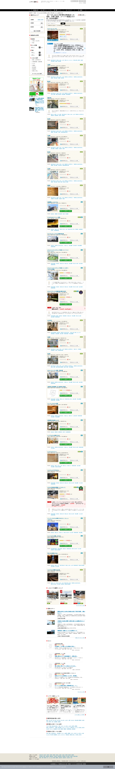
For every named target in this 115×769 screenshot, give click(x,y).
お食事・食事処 (74, 726)
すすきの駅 (53, 448)
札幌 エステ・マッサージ (69, 60)
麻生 (47, 720)
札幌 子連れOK (53, 60)
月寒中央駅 (53, 61)
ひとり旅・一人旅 (67, 726)
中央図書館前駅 (56, 230)
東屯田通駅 (63, 94)
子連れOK (72, 727)
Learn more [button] (63, 766)
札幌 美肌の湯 (69, 548)
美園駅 (52, 132)
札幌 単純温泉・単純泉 (54, 315)
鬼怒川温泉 (75, 756)
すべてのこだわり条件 (37, 73)
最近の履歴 (82, 1)
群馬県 (54, 754)
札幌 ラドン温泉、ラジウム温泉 (56, 114)
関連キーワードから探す (34, 759)
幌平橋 (80, 720)
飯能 (54, 757)
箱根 (44, 756)
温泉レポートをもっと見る (80, 637)
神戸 (71, 757)
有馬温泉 (47, 756)
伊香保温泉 (60, 756)
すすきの (72, 720)
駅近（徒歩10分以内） (54, 726)
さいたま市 (51, 757)
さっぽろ (66, 720)
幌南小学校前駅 (58, 94)
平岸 (47, 721)
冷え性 (47, 728)
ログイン (80, 2)
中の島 (83, 720)
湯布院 (71, 756)
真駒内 (59, 721)
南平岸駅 (59, 61)
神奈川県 (41, 754)
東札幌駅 (66, 213)
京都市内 (64, 757)
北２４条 (54, 720)
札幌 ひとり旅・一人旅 (60, 60)
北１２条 (62, 720)
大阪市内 (60, 757)
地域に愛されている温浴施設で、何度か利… (66, 656)
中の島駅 (60, 148)
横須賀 (45, 757)
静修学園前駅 (68, 94)
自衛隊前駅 (56, 115)
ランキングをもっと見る (80, 605)
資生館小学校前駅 (58, 466)
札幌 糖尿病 (65, 315)
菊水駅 (64, 213)
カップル (76, 727)
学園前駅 (56, 148)
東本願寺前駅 (53, 246)
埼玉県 (44, 754)
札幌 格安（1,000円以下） (69, 76)
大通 (69, 720)
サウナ (47, 726)
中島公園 (76, 720)
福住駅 (82, 60)
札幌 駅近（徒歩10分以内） (78, 76)
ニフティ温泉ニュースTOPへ (80, 714)
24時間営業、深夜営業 (71, 728)
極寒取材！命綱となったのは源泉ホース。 (68, 630)
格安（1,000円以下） (50, 727)
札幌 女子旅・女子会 (71, 229)
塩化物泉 (55, 728)
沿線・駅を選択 (37, 30)
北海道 (63, 754)
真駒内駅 (52, 115)
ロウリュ (51, 728)
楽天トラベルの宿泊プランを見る (65, 226)
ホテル (62, 726)
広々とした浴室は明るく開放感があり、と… (66, 685)
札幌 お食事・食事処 (76, 60)
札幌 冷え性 (66, 263)
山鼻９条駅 (75, 245)
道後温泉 (64, 756)
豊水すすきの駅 (75, 263)
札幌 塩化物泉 (53, 263)
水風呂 (56, 727)
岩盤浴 (62, 728)
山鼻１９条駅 (53, 94)
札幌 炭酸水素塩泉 (54, 548)
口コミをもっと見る (81, 691)
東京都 (57, 754)
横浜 (40, 757)
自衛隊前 (55, 721)
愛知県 (69, 754)
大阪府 (60, 754)
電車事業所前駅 (60, 350)
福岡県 (72, 754)
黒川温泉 (68, 756)
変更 (42, 23)
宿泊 (59, 726)
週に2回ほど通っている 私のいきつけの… (65, 666)
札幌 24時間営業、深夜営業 (55, 332)
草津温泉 (41, 756)
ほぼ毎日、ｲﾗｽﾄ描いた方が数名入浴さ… (65, 646)
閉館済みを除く (68, 25)
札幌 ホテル (66, 245)
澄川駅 (56, 61)
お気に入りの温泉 (74, 1)
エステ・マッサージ (66, 727)
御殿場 (57, 757)
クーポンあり (59, 25)
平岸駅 (59, 132)
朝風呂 (65, 728)
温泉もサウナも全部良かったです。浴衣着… (66, 675)
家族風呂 (34, 68)
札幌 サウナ (76, 349)
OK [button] (108, 766)
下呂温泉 (55, 756)
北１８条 (58, 720)
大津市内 (68, 757)
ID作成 (84, 2)
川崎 (42, 757)
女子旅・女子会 (81, 727)
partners (24, 766)
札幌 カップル (57, 229)
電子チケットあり (51, 25)
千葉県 (47, 754)
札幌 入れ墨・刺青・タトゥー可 (75, 332)
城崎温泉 (51, 756)
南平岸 (50, 721)
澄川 (52, 721)
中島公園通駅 (79, 245)
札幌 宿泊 (52, 213)
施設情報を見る (64, 39)
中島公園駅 (70, 245)
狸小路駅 (52, 549)
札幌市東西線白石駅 (64, 132)
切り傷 (58, 728)
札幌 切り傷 (62, 263)
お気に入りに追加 (75, 39)
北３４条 (50, 720)
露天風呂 (60, 727)
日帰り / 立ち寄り (36, 40)
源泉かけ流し (72, 734)
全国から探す (40, 19)
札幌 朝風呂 (53, 333)
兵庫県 (51, 754)
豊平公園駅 (55, 132)
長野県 (66, 754)
